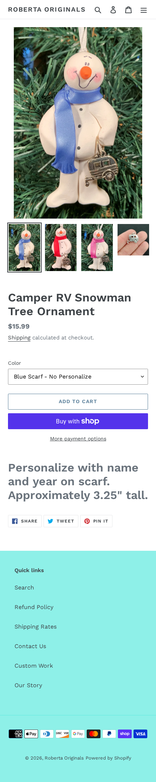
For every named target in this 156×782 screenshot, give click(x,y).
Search (24, 587)
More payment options (78, 438)
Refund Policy (34, 607)
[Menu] (143, 9)
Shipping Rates (36, 626)
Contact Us (30, 646)
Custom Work (34, 665)
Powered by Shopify (108, 758)
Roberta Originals (47, 9)
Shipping (19, 337)
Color (14, 363)
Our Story (28, 685)
